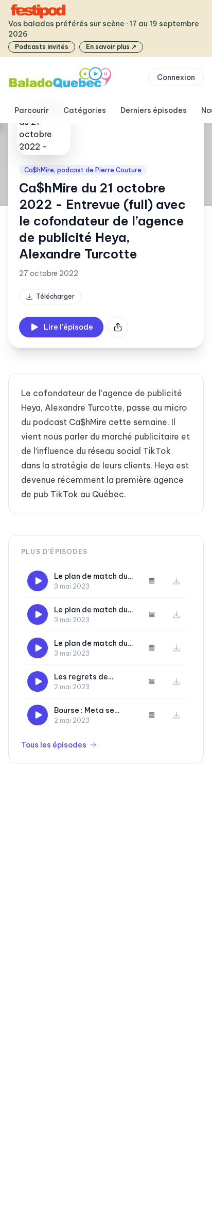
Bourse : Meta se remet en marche (85, 710)
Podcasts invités (41, 47)
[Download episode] (176, 581)
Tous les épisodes (53, 745)
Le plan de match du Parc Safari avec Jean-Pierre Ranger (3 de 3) (91, 643)
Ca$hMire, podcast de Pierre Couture (83, 170)
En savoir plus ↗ (111, 47)
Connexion (176, 77)
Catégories (84, 110)
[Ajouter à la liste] (152, 581)
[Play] (37, 581)
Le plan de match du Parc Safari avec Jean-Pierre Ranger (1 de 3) (94, 576)
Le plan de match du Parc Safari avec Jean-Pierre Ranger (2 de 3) (91, 610)
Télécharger (55, 296)
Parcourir (31, 110)
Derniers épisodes (153, 110)
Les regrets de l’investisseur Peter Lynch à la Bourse (89, 677)
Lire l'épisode (68, 327)
